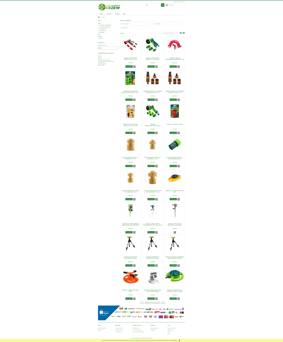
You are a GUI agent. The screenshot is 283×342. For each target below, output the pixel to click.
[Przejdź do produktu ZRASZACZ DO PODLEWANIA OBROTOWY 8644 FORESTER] (130, 212)
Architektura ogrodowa (105, 25)
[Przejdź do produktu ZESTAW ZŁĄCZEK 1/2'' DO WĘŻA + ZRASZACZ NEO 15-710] (152, 80)
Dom (99, 34)
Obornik (99, 57)
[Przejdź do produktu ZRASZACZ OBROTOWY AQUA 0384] (130, 279)
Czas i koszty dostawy (137, 330)
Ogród (99, 23)
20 (146, 303)
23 (155, 303)
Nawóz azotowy (101, 65)
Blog (168, 333)
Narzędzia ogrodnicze (105, 27)
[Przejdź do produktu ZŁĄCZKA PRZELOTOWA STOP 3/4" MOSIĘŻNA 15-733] (152, 179)
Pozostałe (102, 32)
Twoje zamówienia (119, 328)
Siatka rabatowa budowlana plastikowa (106, 61)
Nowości (100, 36)
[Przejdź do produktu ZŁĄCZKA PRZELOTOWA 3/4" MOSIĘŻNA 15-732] (152, 146)
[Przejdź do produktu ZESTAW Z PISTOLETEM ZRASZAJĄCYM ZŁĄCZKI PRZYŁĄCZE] (152, 47)
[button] (134, 66)
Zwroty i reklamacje (102, 328)
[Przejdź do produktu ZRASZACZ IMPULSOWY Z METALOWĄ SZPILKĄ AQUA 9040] (152, 212)
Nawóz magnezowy (102, 64)
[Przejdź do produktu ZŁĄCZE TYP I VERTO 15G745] (174, 113)
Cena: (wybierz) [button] (124, 27)
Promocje (100, 38)
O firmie (169, 331)
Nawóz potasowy (101, 62)
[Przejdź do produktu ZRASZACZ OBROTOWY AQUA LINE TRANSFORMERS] (152, 279)
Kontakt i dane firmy (172, 328)
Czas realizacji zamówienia (138, 331)
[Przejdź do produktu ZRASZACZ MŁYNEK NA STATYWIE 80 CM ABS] (130, 246)
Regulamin (100, 330)
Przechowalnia (118, 331)
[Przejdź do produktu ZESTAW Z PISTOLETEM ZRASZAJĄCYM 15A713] (130, 47)
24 (158, 303)
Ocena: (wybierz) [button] (157, 23)
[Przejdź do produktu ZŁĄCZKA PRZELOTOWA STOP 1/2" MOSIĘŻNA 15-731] (130, 179)
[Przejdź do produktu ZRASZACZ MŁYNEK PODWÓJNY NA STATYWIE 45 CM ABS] (174, 246)
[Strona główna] (109, 7)
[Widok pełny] (184, 33)
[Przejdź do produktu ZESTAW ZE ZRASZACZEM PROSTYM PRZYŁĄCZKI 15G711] (130, 80)
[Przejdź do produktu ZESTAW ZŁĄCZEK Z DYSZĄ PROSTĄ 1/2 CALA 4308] (130, 113)
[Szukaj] (162, 5)
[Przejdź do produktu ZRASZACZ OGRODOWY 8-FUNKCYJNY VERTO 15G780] (174, 279)
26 (163, 303)
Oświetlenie (103, 30)
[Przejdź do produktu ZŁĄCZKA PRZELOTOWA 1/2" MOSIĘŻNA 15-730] (130, 146)
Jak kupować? (153, 330)
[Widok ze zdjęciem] (181, 33)
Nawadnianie (103, 28)
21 (149, 303)
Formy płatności (136, 328)
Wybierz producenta (102, 45)
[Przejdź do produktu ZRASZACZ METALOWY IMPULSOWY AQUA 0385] (174, 212)
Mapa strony (170, 330)
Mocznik (99, 56)
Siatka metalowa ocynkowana (104, 60)
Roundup (100, 58)
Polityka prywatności (154, 328)
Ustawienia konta (118, 330)
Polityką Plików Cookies (133, 340)
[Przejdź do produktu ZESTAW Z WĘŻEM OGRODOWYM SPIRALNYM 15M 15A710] (174, 47)
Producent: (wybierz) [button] (125, 23)
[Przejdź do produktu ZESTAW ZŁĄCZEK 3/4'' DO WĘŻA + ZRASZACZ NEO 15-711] (174, 80)
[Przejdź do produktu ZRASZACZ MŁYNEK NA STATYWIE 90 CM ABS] (152, 246)
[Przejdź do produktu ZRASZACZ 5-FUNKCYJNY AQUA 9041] (174, 179)
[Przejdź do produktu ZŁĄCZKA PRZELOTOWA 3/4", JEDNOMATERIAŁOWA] (174, 146)
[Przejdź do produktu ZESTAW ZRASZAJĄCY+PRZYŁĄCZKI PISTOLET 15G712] (152, 113)
